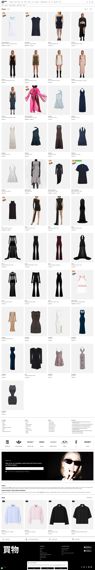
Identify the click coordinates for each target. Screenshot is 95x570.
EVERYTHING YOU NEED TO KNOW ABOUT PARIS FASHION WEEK (82, 424)
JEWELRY (3, 428)
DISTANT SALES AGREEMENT (45, 554)
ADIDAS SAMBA (51, 423)
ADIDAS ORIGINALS (29, 424)
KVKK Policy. (27, 471)
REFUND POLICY (43, 557)
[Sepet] (92, 2)
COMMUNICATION (43, 553)
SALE (3, 430)
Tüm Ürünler (89, 497)
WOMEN (3, 421)
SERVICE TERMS (43, 556)
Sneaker (4, 424)
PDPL (63, 551)
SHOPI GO (27, 421)
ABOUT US (42, 548)
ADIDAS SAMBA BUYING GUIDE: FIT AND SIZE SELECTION (81, 425)
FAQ (62, 554)
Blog (40, 559)
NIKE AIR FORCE (51, 430)
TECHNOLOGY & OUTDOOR (6, 427)
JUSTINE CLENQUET (29, 430)
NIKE (26, 423)
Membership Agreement (20, 471)
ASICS (27, 427)
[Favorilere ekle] (22, 13)
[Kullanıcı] (90, 2)
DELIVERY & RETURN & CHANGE (68, 553)
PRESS (41, 551)
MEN (3, 423)
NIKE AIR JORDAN (52, 431)
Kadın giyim (57, 488)
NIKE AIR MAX (51, 421)
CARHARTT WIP (28, 428)
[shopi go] (4, 2)
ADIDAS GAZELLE (52, 427)
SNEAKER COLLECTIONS (6, 431)
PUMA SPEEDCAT (52, 428)
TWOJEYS (27, 432)
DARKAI (27, 431)
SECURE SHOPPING (65, 548)
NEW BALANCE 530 (52, 424)
